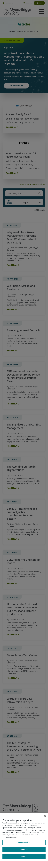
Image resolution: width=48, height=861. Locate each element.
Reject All (24, 849)
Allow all (24, 856)
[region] (24, 837)
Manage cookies (24, 842)
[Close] (45, 816)
